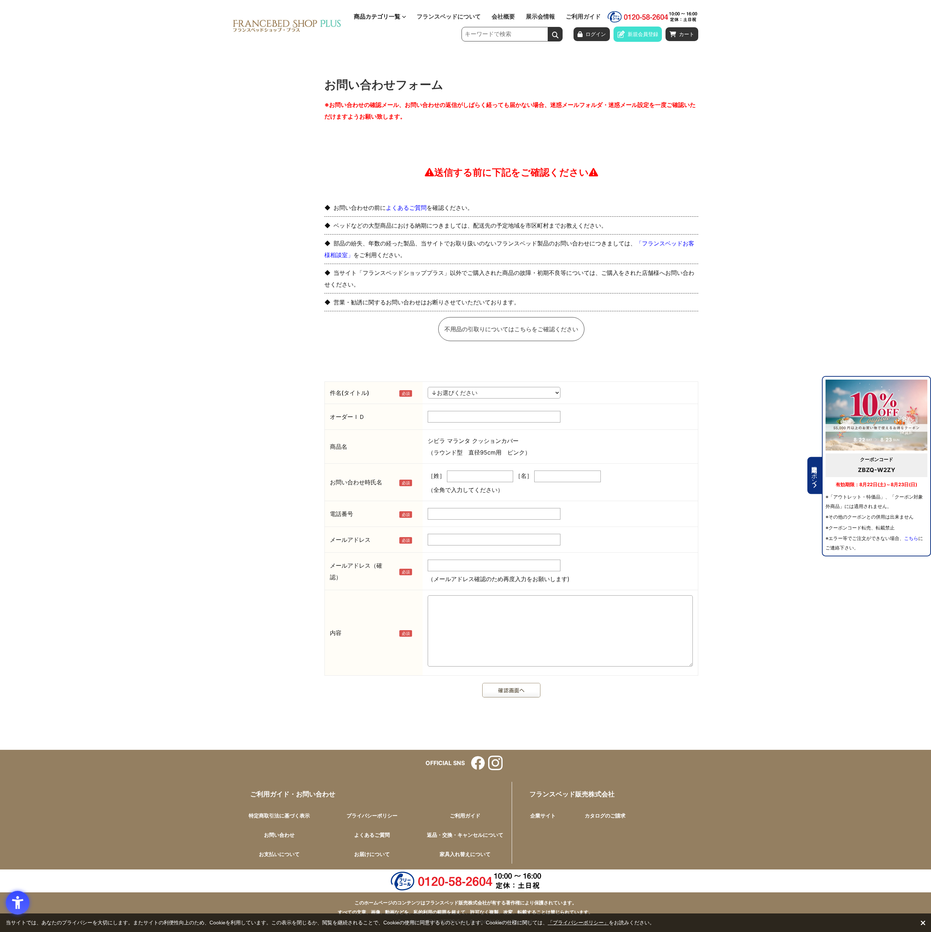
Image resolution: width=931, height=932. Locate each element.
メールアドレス (350, 539)
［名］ (523, 475)
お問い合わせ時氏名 (356, 482)
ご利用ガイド (583, 17)
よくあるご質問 (406, 207)
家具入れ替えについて (465, 854)
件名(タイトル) (349, 392)
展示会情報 (540, 17)
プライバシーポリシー (372, 815)
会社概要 (503, 17)
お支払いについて (279, 854)
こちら (911, 538)
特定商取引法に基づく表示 (279, 815)
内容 (335, 632)
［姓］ (436, 475)
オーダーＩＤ (347, 416)
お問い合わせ (279, 835)
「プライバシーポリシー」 (578, 922)
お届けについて (372, 854)
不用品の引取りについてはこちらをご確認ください (511, 329)
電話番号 (341, 513)
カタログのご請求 (605, 815)
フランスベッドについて (449, 17)
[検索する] (555, 34)
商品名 (338, 446)
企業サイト (543, 815)
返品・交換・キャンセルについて (465, 835)
